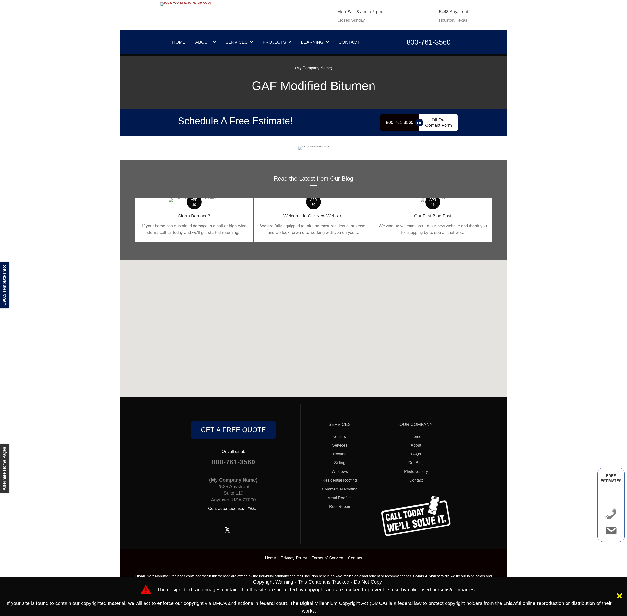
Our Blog (416, 463)
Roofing (340, 454)
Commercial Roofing (340, 489)
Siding (339, 463)
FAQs (416, 454)
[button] (620, 596)
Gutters (339, 436)
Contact (416, 480)
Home (416, 436)
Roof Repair (339, 506)
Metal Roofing (339, 498)
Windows (340, 471)
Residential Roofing (339, 480)
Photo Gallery (416, 471)
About (416, 445)
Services (339, 445)
